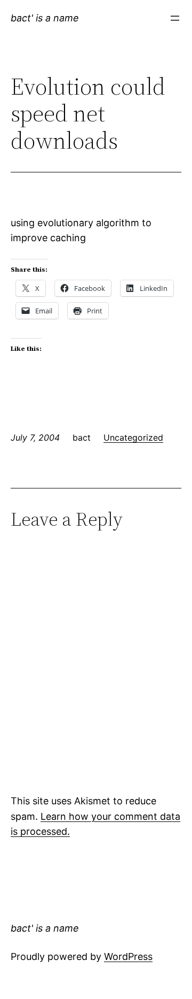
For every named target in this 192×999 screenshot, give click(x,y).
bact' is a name (45, 18)
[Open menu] (175, 18)
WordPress (128, 956)
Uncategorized (133, 437)
